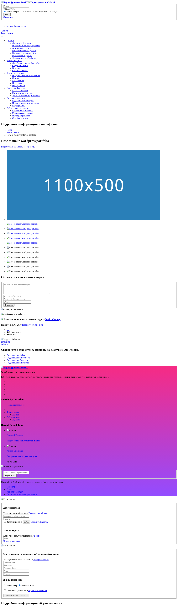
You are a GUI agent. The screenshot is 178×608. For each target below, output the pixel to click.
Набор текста (18, 85)
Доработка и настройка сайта (26, 63)
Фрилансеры (13, 11)
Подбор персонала (21, 115)
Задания (27, 11)
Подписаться (9, 475)
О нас (9, 489)
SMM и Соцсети (20, 90)
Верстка (16, 68)
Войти (4, 31)
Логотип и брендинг (22, 43)
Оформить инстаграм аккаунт (22, 456)
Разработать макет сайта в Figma (23, 440)
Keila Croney (52, 319)
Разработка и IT (14, 60)
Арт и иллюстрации (21, 48)
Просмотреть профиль (32, 325)
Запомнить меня (14, 522)
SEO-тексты (18, 80)
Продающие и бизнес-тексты (26, 75)
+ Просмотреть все (15, 405)
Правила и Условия (37, 590)
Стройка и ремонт (20, 118)
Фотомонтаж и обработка (24, 58)
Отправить (8, 305)
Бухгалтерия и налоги (22, 110)
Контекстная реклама (22, 93)
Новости (11, 487)
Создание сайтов (20, 65)
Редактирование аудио (23, 100)
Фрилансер (12, 585)
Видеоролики (18, 105)
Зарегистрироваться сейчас (16, 595)
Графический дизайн (22, 55)
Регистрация (7, 33)
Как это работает (15, 492)
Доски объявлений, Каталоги (26, 95)
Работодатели (41, 11)
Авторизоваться (41, 559)
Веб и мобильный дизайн (24, 50)
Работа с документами (17, 108)
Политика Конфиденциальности (22, 494)
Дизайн (10, 40)
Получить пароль (11, 541)
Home (9, 130)
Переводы (17, 83)
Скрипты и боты (20, 70)
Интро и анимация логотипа (25, 103)
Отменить (8, 17)
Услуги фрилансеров (16, 26)
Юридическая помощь (22, 113)
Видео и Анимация (16, 98)
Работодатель (27, 585)
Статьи (15, 78)
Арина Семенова (15, 451)
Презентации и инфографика (26, 45)
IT (8, 329)
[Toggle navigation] (2, 36)
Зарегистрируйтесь (38, 513)
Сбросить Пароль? (39, 522)
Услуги (55, 11)
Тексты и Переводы (16, 73)
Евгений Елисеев (15, 435)
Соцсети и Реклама (16, 88)
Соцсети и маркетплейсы (24, 53)
